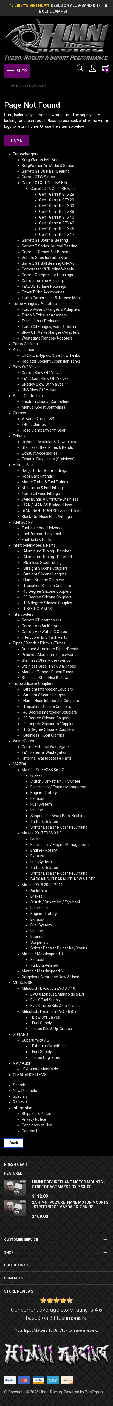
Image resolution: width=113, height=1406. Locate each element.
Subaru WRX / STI (37, 1040)
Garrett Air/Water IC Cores (44, 631)
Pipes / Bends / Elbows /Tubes (39, 643)
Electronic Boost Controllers (45, 401)
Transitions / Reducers (41, 321)
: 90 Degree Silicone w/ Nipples (48, 723)
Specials (20, 1096)
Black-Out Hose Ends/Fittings (47, 516)
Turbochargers (25, 154)
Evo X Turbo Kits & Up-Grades (55, 1005)
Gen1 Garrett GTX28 (56, 194)
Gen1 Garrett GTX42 (56, 223)
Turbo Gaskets (25, 344)
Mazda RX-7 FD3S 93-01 (43, 833)
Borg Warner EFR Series (42, 160)
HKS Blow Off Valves (39, 390)
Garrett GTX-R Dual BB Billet (46, 183)
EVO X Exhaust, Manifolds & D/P (58, 994)
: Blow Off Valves (45, 1017)
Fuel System (41, 804)
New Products (25, 1090)
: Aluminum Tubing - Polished (47, 557)
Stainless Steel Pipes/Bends (46, 660)
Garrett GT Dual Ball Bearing (46, 171)
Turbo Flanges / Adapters (35, 303)
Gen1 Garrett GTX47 (56, 234)
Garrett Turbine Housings (43, 280)
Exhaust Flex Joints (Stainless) (48, 459)
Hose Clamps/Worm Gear (44, 430)
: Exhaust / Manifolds (48, 1046)
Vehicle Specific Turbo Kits (44, 257)
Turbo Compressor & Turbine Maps (52, 298)
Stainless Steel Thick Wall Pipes (49, 666)
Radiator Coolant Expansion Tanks (51, 361)
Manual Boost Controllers (43, 407)
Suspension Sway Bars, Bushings (58, 816)
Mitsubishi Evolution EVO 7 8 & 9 (49, 1011)
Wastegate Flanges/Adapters (47, 338)
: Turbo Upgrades (45, 1057)
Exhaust (20, 436)
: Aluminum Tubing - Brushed (47, 551)
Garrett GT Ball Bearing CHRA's (48, 263)
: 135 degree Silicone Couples (47, 603)
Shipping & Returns (38, 1113)
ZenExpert (94, 1392)
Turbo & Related (44, 821)
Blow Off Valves (27, 367)
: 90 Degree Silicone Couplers (47, 597)
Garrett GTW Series (38, 177)
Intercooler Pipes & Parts (34, 545)
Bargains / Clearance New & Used (50, 977)
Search (19, 1085)
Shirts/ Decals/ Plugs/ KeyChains (58, 827)
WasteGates (23, 741)
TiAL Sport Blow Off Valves (45, 378)
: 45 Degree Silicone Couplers (47, 591)
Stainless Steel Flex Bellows (45, 677)
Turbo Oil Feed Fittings (41, 493)
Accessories (23, 349)
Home (13, 86)
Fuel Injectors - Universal (42, 528)
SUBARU (20, 1034)
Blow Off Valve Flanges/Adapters (51, 332)
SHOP (22, 71)
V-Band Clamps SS (38, 419)
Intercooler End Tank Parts (44, 637)
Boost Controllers (28, 395)
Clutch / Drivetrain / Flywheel (55, 781)
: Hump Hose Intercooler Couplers (50, 700)
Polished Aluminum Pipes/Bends (50, 654)
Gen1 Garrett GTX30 (56, 206)
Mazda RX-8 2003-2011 (42, 885)
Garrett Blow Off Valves (42, 372)
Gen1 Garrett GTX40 (56, 217)
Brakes (36, 775)
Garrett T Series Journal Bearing (49, 246)
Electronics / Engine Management (59, 787)
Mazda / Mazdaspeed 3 (42, 954)
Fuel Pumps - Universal (41, 534)
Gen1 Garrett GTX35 (56, 211)
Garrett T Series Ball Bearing (46, 252)
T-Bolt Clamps (34, 424)
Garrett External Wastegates (46, 747)
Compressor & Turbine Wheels (48, 269)
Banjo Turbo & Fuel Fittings (44, 470)
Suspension (40, 942)
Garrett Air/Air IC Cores (41, 626)
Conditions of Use (37, 1125)
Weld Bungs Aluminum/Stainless (50, 499)
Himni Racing (50, 1392)
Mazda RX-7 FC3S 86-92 (43, 770)
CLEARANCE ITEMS (30, 1075)
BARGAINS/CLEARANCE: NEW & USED (63, 879)
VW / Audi (21, 1063)
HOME (16, 140)
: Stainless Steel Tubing (42, 562)
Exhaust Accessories (40, 453)
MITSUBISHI (23, 982)
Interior (36, 936)
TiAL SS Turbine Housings (44, 286)
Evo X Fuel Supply (45, 1000)
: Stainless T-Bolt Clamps (43, 735)
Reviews (20, 1102)
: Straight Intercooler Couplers (47, 689)
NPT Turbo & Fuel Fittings (43, 488)
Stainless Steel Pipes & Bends (47, 447)
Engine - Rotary (43, 793)
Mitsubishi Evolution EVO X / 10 (48, 988)
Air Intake (38, 890)
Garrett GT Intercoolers (41, 620)
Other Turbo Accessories (43, 292)
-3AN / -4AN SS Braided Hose (47, 505)
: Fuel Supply (41, 1023)
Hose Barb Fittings (37, 476)
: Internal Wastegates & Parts (47, 758)
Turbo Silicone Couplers (33, 683)
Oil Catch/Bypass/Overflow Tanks (51, 355)
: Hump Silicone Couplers (43, 580)
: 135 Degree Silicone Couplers (48, 729)
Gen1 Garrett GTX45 (56, 229)
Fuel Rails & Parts (36, 539)
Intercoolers (23, 614)
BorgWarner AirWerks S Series (48, 165)
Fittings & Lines (26, 465)
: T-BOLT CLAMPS (37, 608)
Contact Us (31, 1131)
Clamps (19, 413)
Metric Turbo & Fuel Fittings (45, 482)
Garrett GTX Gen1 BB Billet (53, 188)
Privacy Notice (34, 1119)
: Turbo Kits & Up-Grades (51, 1028)
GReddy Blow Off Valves (43, 384)
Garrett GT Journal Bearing (45, 240)
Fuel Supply (23, 522)
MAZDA (20, 764)
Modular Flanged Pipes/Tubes (47, 672)
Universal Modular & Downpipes (49, 442)
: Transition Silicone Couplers (46, 585)
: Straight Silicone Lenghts (44, 574)
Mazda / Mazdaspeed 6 (42, 971)
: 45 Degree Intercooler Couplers (49, 712)
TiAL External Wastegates (44, 752)
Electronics (39, 908)
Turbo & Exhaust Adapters (44, 315)
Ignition (36, 810)
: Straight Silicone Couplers (45, 568)
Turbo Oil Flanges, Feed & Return (49, 326)
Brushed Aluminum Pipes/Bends (50, 649)
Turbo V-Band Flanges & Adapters (51, 309)
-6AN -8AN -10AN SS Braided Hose (51, 511)
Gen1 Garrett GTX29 (56, 200)
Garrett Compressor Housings (47, 275)
